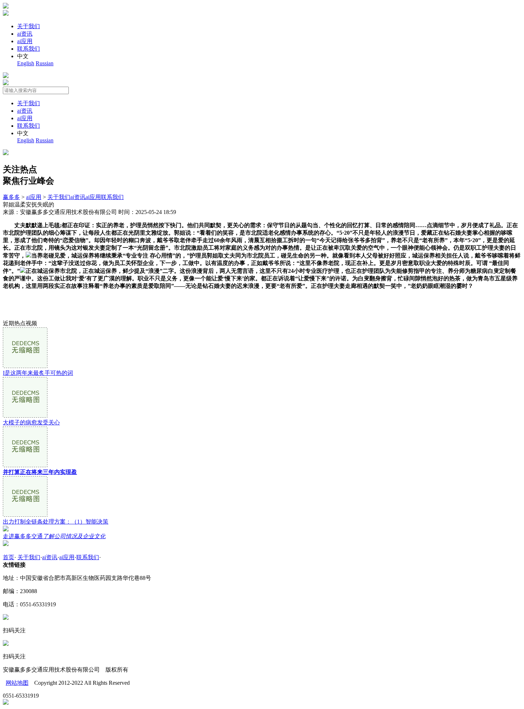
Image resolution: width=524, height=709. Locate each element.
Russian (44, 63)
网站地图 (17, 683)
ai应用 (24, 41)
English (25, 63)
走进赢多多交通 (54, 536)
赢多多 (11, 197)
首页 (8, 557)
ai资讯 (24, 34)
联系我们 (28, 49)
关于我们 (28, 26)
